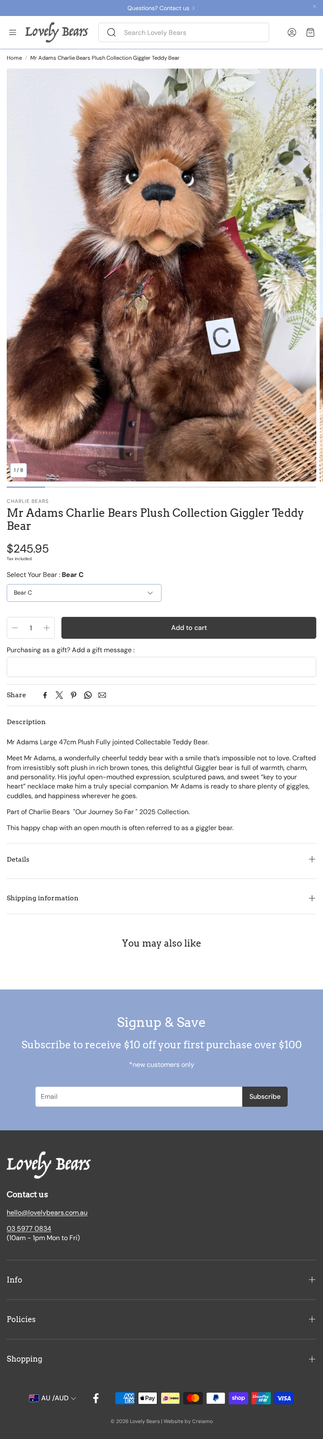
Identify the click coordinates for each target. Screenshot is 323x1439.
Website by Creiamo (188, 1421)
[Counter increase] (46, 627)
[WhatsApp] (88, 695)
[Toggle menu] (13, 32)
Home (14, 57)
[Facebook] (45, 695)
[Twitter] (59, 695)
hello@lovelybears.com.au (47, 1212)
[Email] (102, 695)
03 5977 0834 (29, 1228)
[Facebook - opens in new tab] (96, 1398)
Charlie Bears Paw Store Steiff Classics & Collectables (98, 8)
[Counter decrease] (14, 627)
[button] (184, 32)
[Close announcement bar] (314, 6)
